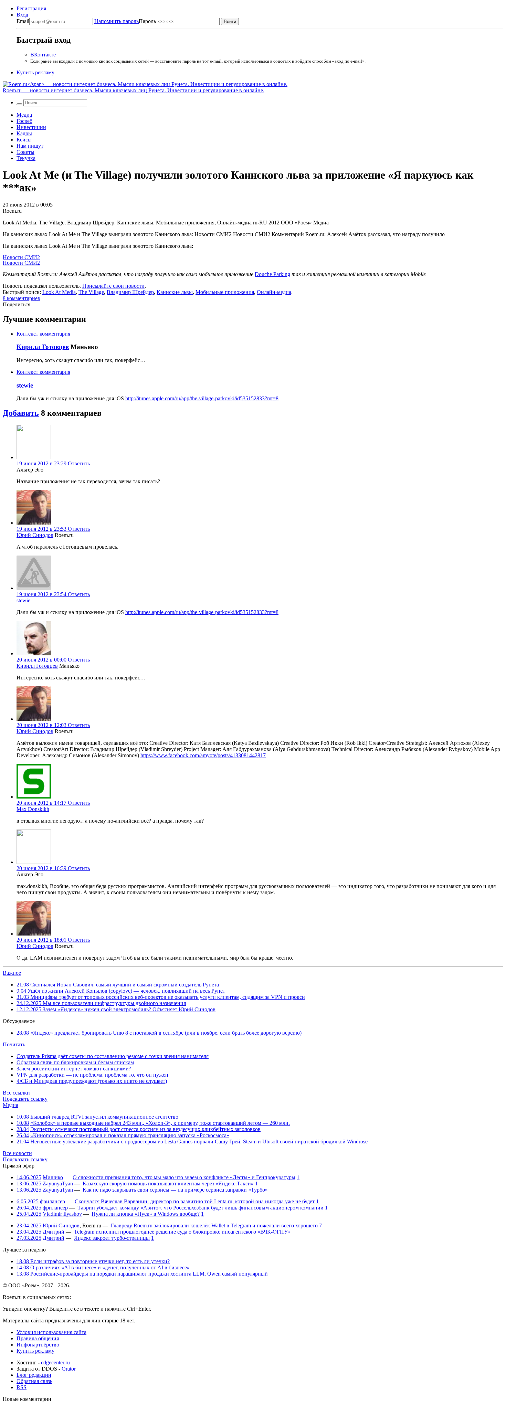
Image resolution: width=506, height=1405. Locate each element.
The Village (91, 292)
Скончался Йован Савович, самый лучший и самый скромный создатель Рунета (118, 984)
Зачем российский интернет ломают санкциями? (74, 1068)
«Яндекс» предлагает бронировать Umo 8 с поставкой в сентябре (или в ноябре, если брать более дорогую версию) (159, 1033)
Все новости (17, 1153)
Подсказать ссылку (25, 1099)
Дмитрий (53, 1232)
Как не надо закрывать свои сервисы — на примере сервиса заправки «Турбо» (175, 1190)
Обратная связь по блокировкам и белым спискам (75, 1062)
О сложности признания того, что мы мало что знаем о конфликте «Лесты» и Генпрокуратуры (184, 1177)
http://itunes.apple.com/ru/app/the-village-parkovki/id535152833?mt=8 (201, 398)
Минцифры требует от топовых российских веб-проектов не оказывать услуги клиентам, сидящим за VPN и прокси (161, 997)
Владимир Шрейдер (130, 292)
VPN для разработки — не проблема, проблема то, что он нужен (92, 1075)
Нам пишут (30, 146)
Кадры (24, 133)
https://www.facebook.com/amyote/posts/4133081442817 (203, 755)
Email (23, 21)
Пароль (125, 21)
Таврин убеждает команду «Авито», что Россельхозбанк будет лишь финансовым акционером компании (200, 1208)
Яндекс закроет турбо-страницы (112, 1238)
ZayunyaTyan (58, 1183)
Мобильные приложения (225, 292)
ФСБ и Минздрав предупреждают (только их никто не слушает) (92, 1081)
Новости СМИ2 (21, 257)
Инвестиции (31, 127)
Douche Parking (272, 274)
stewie (25, 385)
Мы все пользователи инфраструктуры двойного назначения (101, 1003)
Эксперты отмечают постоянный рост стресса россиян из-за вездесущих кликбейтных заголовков (145, 1129)
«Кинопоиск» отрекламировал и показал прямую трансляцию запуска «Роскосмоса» (129, 1135)
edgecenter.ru (55, 1362)
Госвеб (24, 121)
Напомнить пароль (116, 21)
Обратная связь (34, 1381)
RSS (22, 1387)
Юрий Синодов (35, 535)
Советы (25, 152)
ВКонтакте (43, 54)
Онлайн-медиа (274, 292)
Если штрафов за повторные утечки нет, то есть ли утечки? (93, 1261)
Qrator (69, 1369)
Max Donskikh (33, 809)
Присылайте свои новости (113, 286)
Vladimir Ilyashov (62, 1214)
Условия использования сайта (51, 1332)
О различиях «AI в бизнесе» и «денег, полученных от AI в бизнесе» (103, 1267)
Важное (12, 973)
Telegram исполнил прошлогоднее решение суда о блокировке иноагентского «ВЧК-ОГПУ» (182, 1232)
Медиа (24, 115)
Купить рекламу (35, 72)
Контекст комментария (43, 334)
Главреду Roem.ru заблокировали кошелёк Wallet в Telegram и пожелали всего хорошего (214, 1225)
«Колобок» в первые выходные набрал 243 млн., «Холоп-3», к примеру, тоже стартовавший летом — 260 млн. (160, 1123)
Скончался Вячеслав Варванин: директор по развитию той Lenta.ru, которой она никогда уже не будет (195, 1201)
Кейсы (24, 139)
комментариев (21, 298)
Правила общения (38, 1338)
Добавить (21, 413)
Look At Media (59, 292)
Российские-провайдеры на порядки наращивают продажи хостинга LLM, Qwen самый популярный (142, 1274)
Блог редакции (34, 1375)
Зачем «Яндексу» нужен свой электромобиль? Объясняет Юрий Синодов (116, 1009)
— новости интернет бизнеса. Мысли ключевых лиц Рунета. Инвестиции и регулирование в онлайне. (133, 90)
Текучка (26, 158)
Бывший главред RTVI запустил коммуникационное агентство (104, 1117)
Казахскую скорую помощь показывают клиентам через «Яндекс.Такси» (168, 1183)
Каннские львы (175, 292)
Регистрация (31, 8)
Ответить (79, 463)
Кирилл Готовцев (43, 346)
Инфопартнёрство (38, 1345)
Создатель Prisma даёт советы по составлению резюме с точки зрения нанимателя (113, 1056)
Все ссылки (16, 1093)
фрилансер (52, 1201)
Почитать (14, 1044)
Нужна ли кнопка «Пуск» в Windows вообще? (146, 1214)
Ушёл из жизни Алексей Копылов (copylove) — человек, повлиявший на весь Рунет (121, 991)
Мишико (53, 1177)
